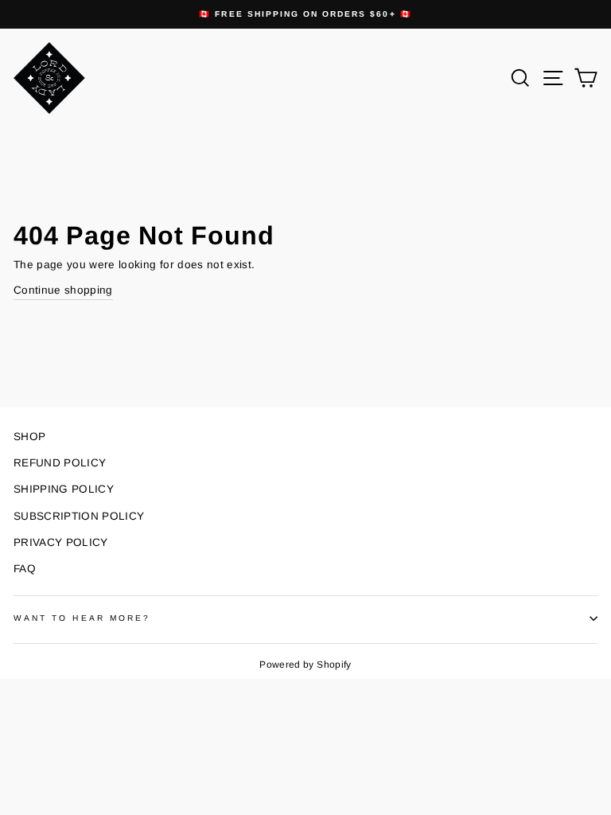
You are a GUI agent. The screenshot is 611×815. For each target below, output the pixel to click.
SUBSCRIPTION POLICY (79, 516)
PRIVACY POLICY (61, 542)
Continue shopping (63, 290)
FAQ (25, 569)
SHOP (29, 437)
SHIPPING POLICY (64, 489)
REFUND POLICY (60, 463)
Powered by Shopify (305, 664)
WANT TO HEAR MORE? (82, 618)
